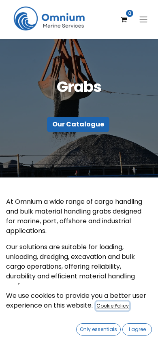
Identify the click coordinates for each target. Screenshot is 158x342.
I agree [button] (137, 329)
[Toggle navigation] (143, 19)
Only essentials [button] (98, 329)
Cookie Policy (112, 305)
